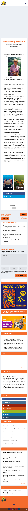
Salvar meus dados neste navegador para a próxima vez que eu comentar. (13, 272)
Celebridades (13, 46)
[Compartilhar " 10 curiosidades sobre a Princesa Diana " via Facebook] (12, 208)
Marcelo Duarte (13, 44)
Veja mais (23, 367)
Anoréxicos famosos (9, 230)
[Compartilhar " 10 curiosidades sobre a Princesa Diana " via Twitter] (15, 208)
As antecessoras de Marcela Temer (12, 235)
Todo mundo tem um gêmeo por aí (14, 226)
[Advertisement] (14, 21)
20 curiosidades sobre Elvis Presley (12, 240)
